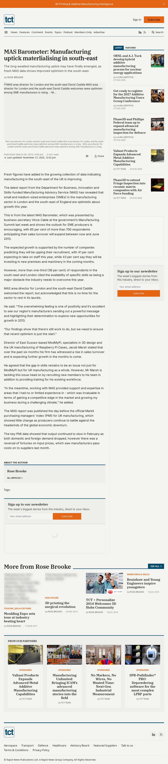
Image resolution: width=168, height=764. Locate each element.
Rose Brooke (15, 77)
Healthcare (51, 597)
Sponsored (25, 669)
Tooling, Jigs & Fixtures (17, 608)
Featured (130, 47)
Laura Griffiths (125, 77)
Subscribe (67, 516)
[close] (164, 4)
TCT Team (121, 168)
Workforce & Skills (138, 574)
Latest (118, 47)
